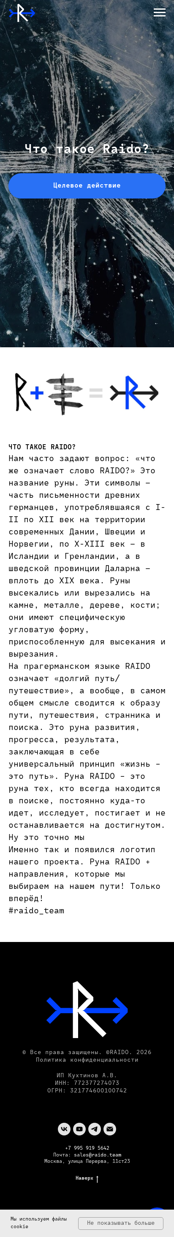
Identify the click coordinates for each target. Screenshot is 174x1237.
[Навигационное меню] (160, 12)
